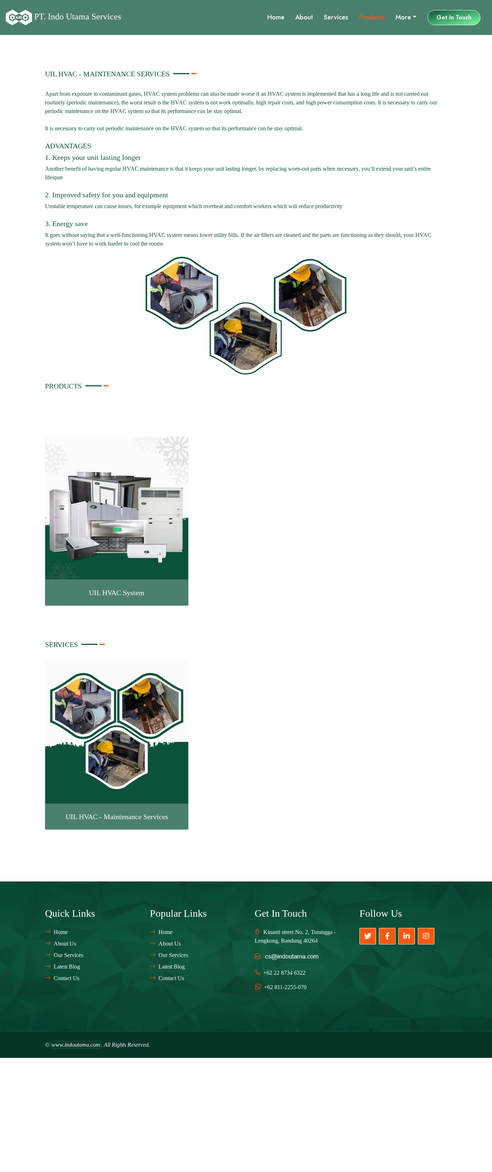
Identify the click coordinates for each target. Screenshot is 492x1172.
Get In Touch (454, 17)
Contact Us (66, 978)
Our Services (68, 955)
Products (372, 17)
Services (336, 17)
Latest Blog (67, 967)
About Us (65, 943)
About (304, 17)
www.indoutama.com (76, 1045)
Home (276, 17)
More (403, 17)
